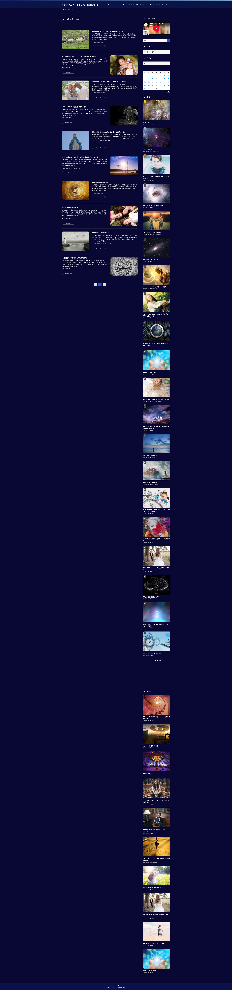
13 (145, 82)
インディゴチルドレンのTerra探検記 (80, 5)
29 (152, 88)
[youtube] (158, 661)
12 (168, 79)
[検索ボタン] (167, 4)
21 (149, 85)
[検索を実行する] (168, 40)
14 (149, 82)
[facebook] (153, 661)
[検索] (160, 661)
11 (164, 79)
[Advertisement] (156, 676)
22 (152, 85)
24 (160, 85)
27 (145, 88)
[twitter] (155, 661)
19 (168, 82)
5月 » (168, 92)
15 (152, 82)
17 (160, 82)
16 (156, 82)
